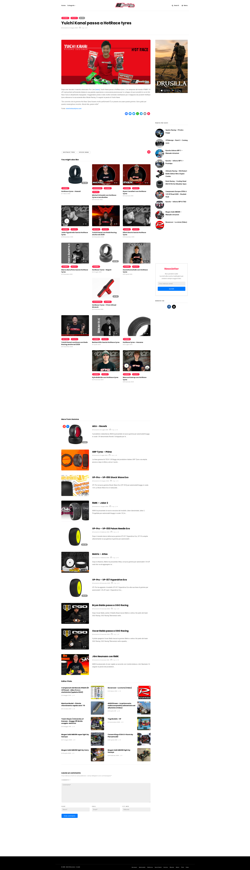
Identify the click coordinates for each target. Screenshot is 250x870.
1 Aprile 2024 (97, 344)
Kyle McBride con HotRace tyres (105, 377)
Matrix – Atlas (100, 554)
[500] (106, 298)
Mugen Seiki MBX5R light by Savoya (119, 751)
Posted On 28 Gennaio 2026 (101, 583)
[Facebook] (169, 307)
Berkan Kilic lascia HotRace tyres (105, 342)
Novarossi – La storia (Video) (120, 688)
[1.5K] (136, 335)
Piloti (74, 18)
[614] (75, 598)
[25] (75, 470)
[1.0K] (75, 185)
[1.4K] (75, 226)
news (97, 89)
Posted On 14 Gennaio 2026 (101, 609)
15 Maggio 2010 (66, 726)
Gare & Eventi (158, 867)
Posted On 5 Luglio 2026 (100, 455)
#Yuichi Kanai (84, 152)
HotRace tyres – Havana (133, 342)
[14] (75, 521)
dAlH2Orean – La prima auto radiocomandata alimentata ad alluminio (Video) (121, 705)
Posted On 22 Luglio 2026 (100, 430)
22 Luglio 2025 (97, 272)
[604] (136, 371)
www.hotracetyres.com (73, 108)
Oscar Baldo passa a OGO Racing (110, 630)
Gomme (65, 18)
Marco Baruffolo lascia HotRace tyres (74, 271)
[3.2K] (136, 226)
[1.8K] (75, 572)
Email (94, 806)
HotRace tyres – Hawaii (71, 191)
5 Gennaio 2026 (128, 196)
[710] (75, 335)
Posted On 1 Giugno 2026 (100, 506)
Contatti (78, 867)
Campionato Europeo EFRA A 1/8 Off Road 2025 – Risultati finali (176, 194)
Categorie (70, 5)
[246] (75, 649)
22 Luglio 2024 (128, 344)
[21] (75, 495)
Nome (63, 806)
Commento (66, 780)
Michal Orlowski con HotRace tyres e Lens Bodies (104, 196)
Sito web (125, 806)
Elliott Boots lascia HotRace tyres (134, 233)
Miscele (172, 867)
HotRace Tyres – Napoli (101, 270)
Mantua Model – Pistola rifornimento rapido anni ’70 (73, 704)
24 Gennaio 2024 (98, 379)
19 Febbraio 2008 (114, 755)
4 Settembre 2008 (114, 722)
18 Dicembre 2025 (129, 237)
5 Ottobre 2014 (66, 709)
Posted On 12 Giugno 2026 (101, 481)
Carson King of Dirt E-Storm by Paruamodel (120, 735)
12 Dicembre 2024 (67, 346)
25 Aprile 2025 (128, 274)
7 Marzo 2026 (66, 193)
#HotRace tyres (69, 152)
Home (63, 5)
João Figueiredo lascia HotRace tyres (74, 233)
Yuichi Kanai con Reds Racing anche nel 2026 (104, 233)
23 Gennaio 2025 (98, 309)
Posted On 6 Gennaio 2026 (101, 660)
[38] (75, 444)
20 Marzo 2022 (113, 691)
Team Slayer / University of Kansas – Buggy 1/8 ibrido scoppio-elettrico (72, 721)
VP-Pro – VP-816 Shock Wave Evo (110, 477)
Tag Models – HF (114, 719)
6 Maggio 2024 (66, 695)
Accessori (97, 188)
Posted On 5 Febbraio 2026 (101, 532)
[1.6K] (136, 263)
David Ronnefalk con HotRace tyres (135, 271)
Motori (96, 229)
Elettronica (150, 867)
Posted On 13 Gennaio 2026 (101, 634)
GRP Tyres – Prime (102, 451)
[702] (136, 185)
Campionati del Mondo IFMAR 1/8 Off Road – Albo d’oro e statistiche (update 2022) (75, 690)
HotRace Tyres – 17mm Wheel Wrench (104, 306)
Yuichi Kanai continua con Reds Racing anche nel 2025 (74, 343)
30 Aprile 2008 (113, 740)
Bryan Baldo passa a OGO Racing (110, 605)
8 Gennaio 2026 (98, 199)
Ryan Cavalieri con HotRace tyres (134, 192)
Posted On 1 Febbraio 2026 (101, 557)
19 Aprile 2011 (112, 711)
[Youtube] (174, 307)
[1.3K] (106, 335)
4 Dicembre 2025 (67, 274)
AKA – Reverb (99, 426)
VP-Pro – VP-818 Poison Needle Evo (111, 528)
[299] (106, 226)
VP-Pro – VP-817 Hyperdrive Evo (109, 579)
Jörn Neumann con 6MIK (105, 656)
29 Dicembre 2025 (67, 237)
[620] (106, 371)
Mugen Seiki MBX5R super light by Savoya (75, 735)
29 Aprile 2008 (66, 753)
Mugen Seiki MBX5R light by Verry (75, 750)
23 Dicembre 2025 (98, 237)
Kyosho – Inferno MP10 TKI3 (176, 202)
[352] (106, 185)
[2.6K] (106, 263)
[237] (75, 623)
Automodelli (142, 867)
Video (187, 867)
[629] (75, 674)
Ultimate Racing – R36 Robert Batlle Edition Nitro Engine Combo (176, 173)
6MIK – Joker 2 (100, 502)
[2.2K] (75, 263)
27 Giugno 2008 (67, 740)
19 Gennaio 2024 (129, 382)
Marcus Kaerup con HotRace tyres (134, 378)
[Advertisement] (106, 131)
